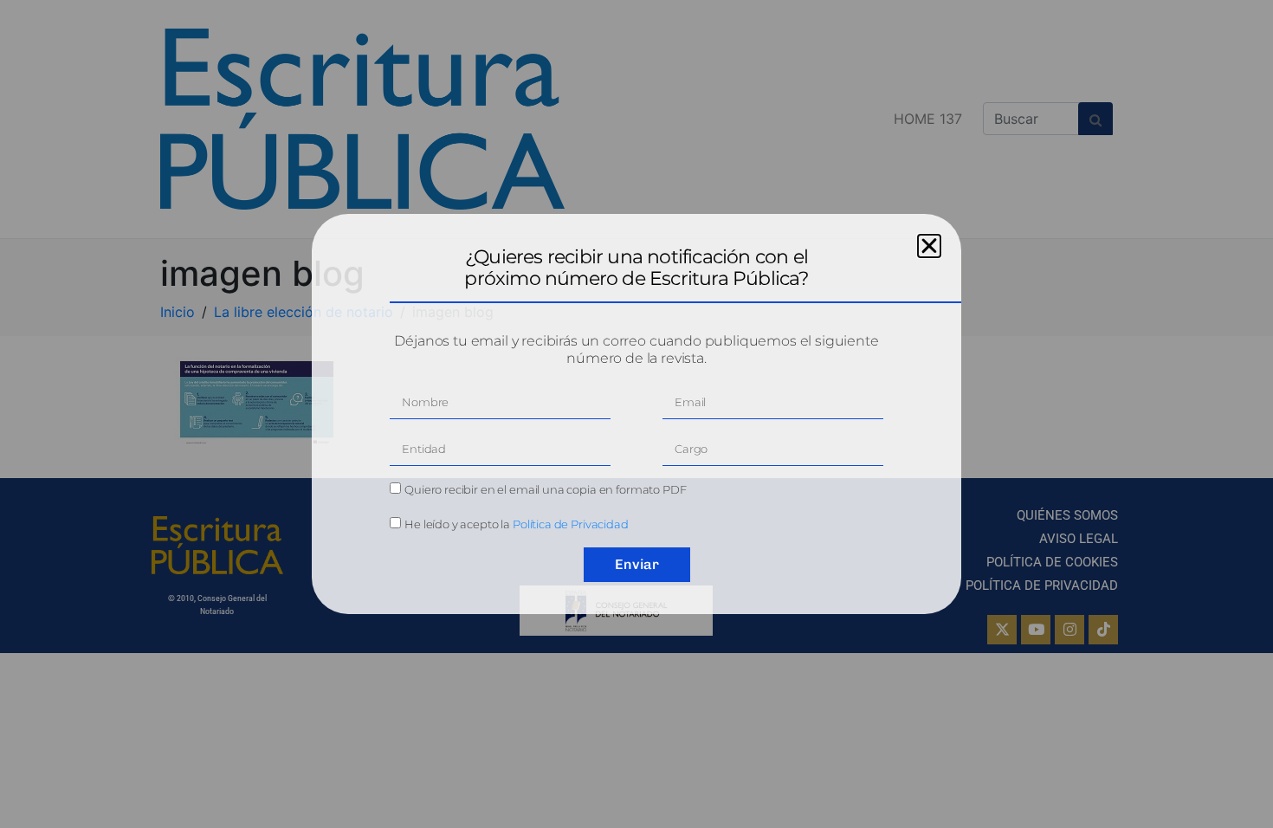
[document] (636, 414)
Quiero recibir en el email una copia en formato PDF (545, 489)
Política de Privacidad (571, 524)
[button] (929, 246)
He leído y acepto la (516, 524)
